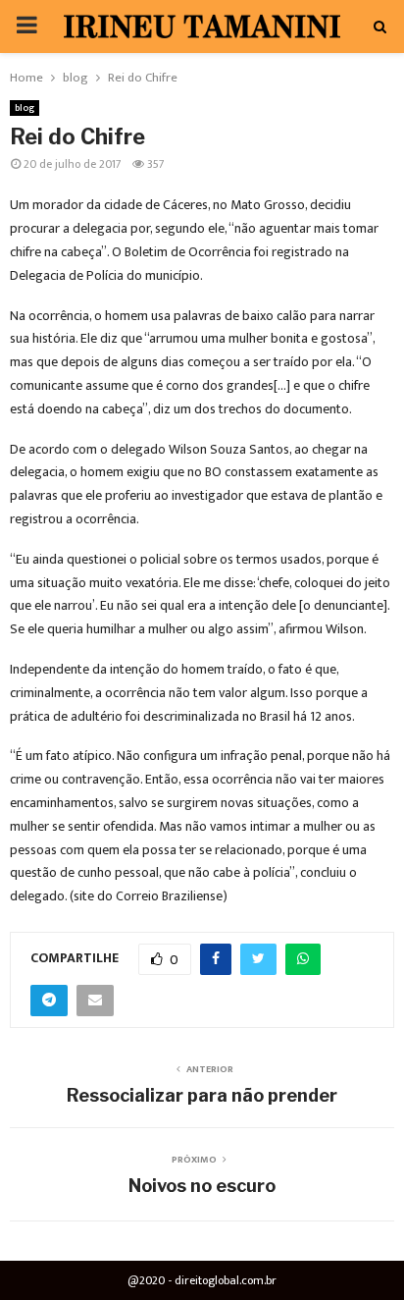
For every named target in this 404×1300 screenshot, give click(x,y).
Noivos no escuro (202, 1185)
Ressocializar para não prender (202, 1095)
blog (24, 108)
